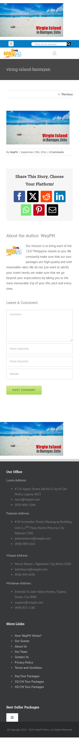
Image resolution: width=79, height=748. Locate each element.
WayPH (14, 152)
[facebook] (11, 43)
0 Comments (56, 152)
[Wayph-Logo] (12, 49)
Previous (67, 94)
